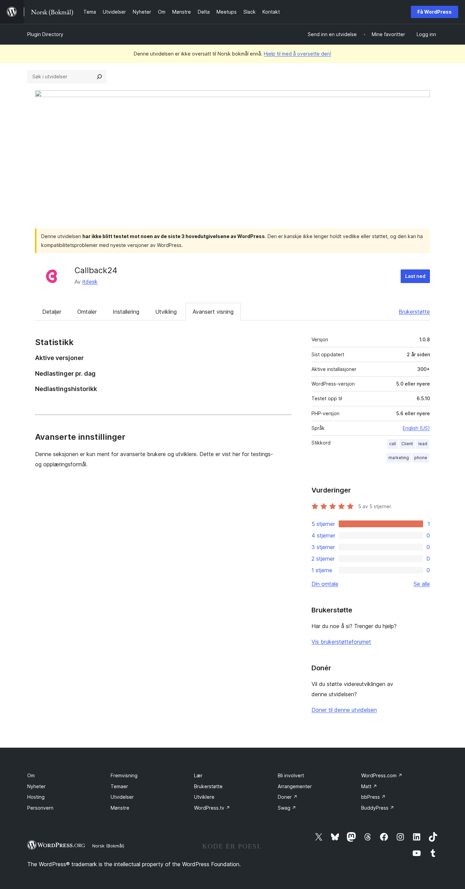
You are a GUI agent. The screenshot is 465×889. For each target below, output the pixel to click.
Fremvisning (124, 775)
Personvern (40, 808)
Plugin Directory (45, 34)
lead (422, 443)
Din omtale (324, 583)
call (392, 443)
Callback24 (96, 270)
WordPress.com (381, 775)
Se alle (422, 583)
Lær (198, 775)
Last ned (415, 276)
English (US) (416, 428)
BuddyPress (377, 808)
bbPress (373, 797)
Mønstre (120, 808)
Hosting (36, 797)
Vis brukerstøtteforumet (341, 641)
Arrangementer (295, 786)
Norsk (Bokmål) (108, 845)
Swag (287, 808)
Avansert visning (213, 311)
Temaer (119, 786)
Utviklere (204, 797)
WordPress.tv (212, 808)
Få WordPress (434, 12)
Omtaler (87, 311)
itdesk (90, 281)
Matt (369, 786)
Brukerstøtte (414, 311)
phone (420, 457)
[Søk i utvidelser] (99, 76)
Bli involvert (291, 775)
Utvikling (166, 311)
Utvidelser (122, 797)
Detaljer (51, 311)
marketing (398, 457)
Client (407, 443)
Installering (126, 311)
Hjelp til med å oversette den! (297, 54)
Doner (288, 797)
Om (31, 775)
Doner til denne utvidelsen (344, 709)
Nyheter (36, 786)
